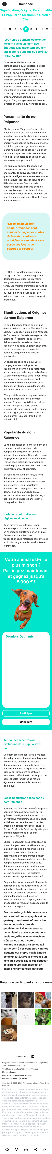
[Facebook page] (33, 1056)
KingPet (5, 1062)
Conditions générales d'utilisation (15, 1069)
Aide (4, 1066)
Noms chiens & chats (16, 1066)
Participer (26, 713)
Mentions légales (9, 1072)
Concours (26, 721)
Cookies (34, 1069)
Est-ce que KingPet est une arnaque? (17, 1075)
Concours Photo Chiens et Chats (24, 1062)
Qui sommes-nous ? (10, 1078)
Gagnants (43, 1062)
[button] (4, 4)
